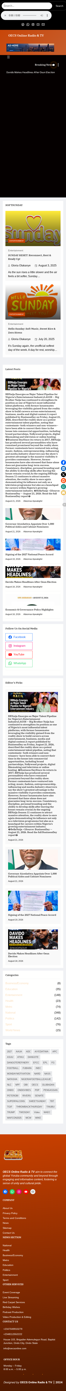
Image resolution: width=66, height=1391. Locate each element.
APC (54, 1051)
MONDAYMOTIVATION (18, 1073)
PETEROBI (12, 1095)
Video (37, 1112)
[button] (63, 462)
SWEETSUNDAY (37, 1101)
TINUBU (50, 1106)
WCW (28, 1118)
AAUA (19, 1051)
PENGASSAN (50, 1090)
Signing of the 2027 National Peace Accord (29, 554)
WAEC (47, 1112)
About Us (8, 1208)
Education (11, 989)
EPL (45, 1062)
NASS (47, 1073)
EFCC (36, 1062)
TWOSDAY (24, 1112)
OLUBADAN (48, 1085)
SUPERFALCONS (16, 1101)
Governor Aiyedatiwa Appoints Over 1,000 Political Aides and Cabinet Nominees (29, 525)
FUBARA (27, 1068)
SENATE (39, 1095)
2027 (9, 1051)
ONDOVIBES (24, 1090)
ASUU (10, 1057)
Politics (9, 1018)
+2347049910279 (12, 1329)
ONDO (10, 1090)
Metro (8, 1006)
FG (52, 1062)
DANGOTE (33, 1057)
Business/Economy (17, 983)
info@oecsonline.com (14, 1348)
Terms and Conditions (14, 1218)
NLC (9, 1085)
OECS (35, 1085)
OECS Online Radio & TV (26, 35)
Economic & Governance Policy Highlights (29, 609)
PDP (37, 1090)
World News (12, 1030)
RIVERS (27, 1095)
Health (9, 1000)
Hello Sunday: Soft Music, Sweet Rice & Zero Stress (32, 330)
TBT (52, 1101)
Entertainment (16, 241)
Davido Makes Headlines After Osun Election (30, 72)
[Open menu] (8, 57)
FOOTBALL (13, 1068)
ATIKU (20, 1057)
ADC (28, 1051)
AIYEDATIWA (41, 1051)
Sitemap (7, 1228)
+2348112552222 (12, 1334)
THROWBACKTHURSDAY (29, 1106)
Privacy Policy (10, 1213)
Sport (8, 1024)
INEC (38, 1068)
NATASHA (12, 1079)
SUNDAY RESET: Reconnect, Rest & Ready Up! (29, 257)
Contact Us (9, 1232)
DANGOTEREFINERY (18, 1062)
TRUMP (11, 1112)
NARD (37, 1073)
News (6, 1223)
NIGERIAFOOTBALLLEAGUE (36, 1079)
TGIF (9, 1106)
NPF (17, 1085)
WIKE (38, 1118)
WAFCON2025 (14, 1118)
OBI (26, 1085)
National (10, 1012)
